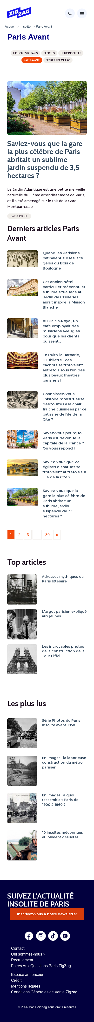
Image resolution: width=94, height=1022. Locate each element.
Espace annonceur (27, 975)
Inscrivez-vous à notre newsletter (47, 914)
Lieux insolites (71, 53)
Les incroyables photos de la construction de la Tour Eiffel (63, 651)
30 (47, 535)
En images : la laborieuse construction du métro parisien (64, 762)
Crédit (16, 980)
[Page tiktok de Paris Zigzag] (53, 936)
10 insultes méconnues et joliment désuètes (62, 835)
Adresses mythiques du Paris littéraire (63, 579)
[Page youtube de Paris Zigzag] (65, 936)
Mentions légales (25, 986)
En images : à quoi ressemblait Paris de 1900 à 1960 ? (60, 800)
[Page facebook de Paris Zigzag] (29, 936)
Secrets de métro (58, 60)
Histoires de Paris (25, 53)
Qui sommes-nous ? (28, 954)
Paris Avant (32, 60)
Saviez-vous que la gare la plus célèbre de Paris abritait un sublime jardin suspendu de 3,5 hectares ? (44, 159)
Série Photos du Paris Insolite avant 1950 (61, 723)
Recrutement (22, 960)
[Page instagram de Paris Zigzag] (41, 936)
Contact (17, 948)
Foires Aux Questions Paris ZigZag (41, 966)
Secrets (49, 53)
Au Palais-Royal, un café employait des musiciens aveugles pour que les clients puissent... (61, 331)
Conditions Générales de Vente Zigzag (44, 992)
